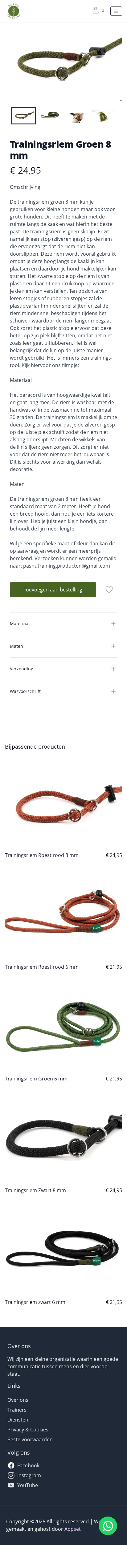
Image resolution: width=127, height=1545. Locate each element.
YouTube (27, 1485)
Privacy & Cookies (27, 1429)
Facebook (28, 1465)
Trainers (17, 1409)
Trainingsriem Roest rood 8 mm (42, 855)
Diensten (17, 1419)
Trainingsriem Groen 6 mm (36, 1078)
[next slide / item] (117, 61)
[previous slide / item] (9, 61)
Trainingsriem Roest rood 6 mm (42, 966)
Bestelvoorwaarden (30, 1439)
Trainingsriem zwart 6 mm (35, 1302)
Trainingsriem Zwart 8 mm (35, 1190)
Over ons (17, 1399)
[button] (23, 115)
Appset (72, 1529)
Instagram (29, 1475)
